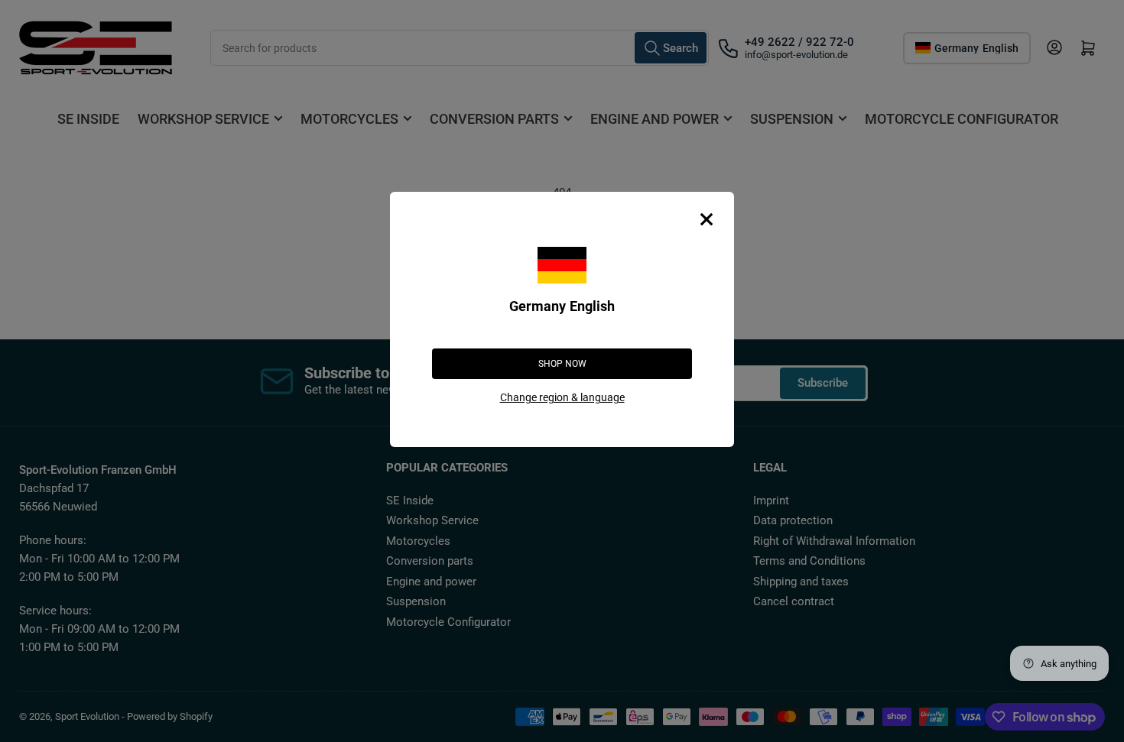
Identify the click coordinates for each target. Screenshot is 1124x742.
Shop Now (562, 363)
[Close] (706, 219)
